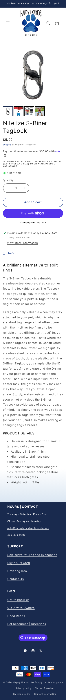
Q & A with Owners (21, 608)
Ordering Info (17, 571)
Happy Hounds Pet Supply (27, 682)
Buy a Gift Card (18, 563)
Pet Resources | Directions (26, 624)
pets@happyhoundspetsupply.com (28, 528)
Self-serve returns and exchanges (32, 555)
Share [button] (10, 253)
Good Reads (16, 616)
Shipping (7, 145)
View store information (22, 243)
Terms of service (44, 688)
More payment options (33, 222)
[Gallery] (33, 81)
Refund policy (55, 682)
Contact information (45, 694)
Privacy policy (23, 688)
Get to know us (18, 600)
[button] (7, 23)
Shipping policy (21, 694)
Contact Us (15, 579)
